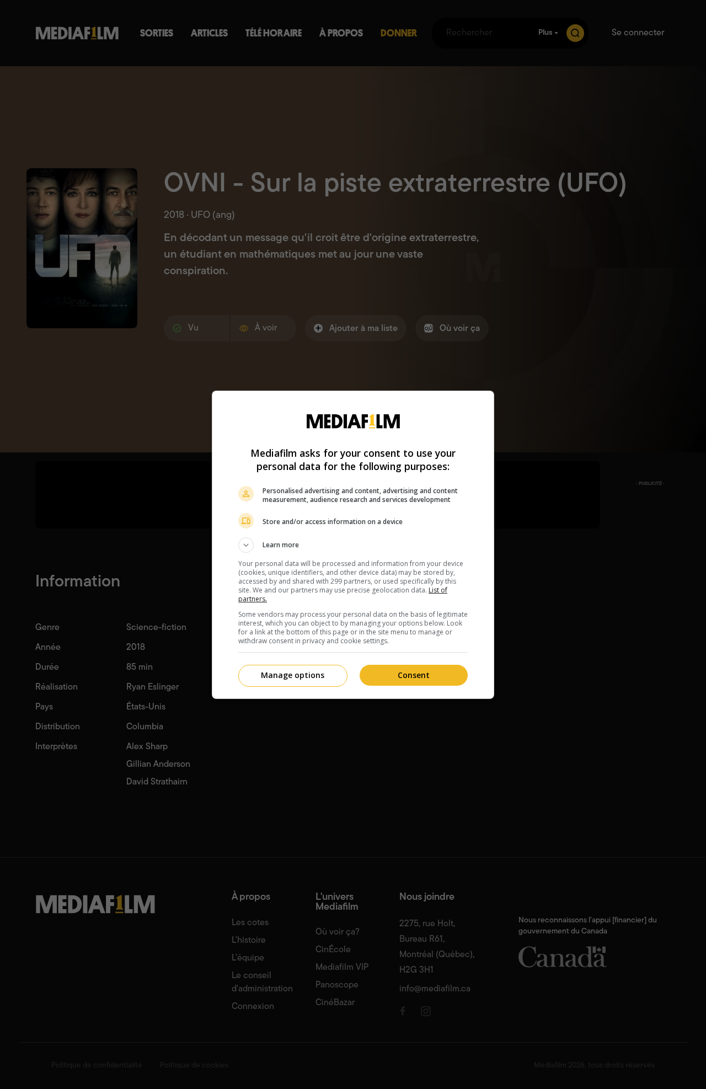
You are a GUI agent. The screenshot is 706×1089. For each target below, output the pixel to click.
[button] (353, 545)
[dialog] (353, 545)
